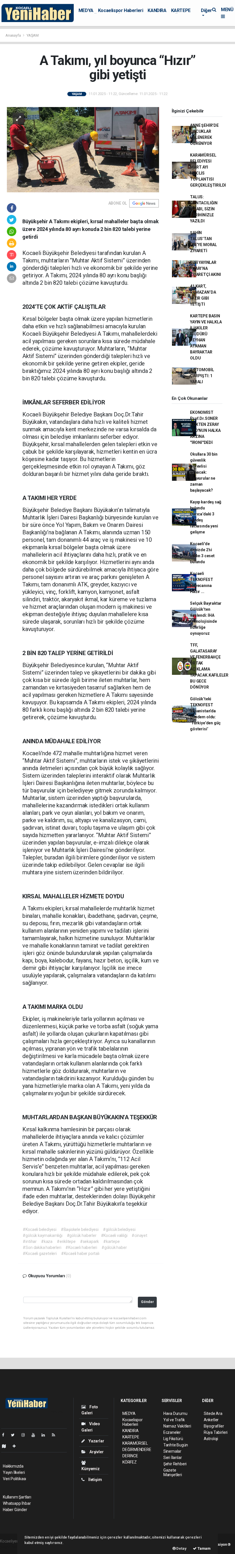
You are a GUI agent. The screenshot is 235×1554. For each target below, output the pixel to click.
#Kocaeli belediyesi (39, 1229)
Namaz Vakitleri (177, 1426)
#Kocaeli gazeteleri (39, 1253)
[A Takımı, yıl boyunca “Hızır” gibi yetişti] (83, 149)
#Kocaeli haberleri (81, 1247)
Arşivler (96, 1452)
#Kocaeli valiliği (114, 1235)
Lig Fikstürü (173, 1438)
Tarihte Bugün (175, 1445)
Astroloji (211, 1438)
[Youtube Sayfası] (36, 1435)
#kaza (46, 1241)
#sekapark (89, 1241)
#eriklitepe (66, 1241)
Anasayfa (13, 35)
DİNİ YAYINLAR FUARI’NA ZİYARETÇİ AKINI (205, 268)
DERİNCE (130, 1456)
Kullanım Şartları (17, 1497)
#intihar (29, 1241)
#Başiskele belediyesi (80, 1229)
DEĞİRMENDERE (136, 1449)
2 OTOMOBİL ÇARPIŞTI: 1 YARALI (202, 375)
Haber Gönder (15, 1509)
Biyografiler (214, 1426)
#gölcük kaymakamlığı (42, 1235)
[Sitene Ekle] (16, 1446)
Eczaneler (172, 1432)
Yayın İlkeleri (14, 1472)
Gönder (147, 1302)
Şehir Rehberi (175, 1464)
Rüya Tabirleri (216, 1432)
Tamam (204, 1548)
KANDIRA (157, 10)
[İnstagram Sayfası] (25, 1435)
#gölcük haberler (82, 1235)
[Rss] (56, 1435)
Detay (181, 1548)
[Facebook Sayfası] (5, 1435)
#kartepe (111, 1241)
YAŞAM (33, 35)
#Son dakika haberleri (42, 1247)
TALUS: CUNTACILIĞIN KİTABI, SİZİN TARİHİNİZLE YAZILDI (204, 209)
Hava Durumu (175, 1413)
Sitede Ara (213, 1413)
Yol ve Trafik (174, 1419)
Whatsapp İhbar (17, 1503)
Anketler (211, 1419)
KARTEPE (181, 10)
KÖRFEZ (129, 1462)
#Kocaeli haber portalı (80, 1253)
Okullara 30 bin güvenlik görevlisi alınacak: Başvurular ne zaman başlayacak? (203, 472)
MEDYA (86, 10)
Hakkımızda (13, 1466)
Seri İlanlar (172, 1457)
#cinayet (139, 1235)
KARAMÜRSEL (135, 1443)
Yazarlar (96, 1441)
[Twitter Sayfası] (15, 1435)
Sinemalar (172, 1451)
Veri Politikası (14, 1478)
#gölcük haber (114, 1247)
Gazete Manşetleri (172, 1472)
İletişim (94, 1479)
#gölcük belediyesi (119, 1229)
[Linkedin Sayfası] (46, 1435)
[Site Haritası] (6, 1446)
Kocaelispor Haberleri (120, 10)
